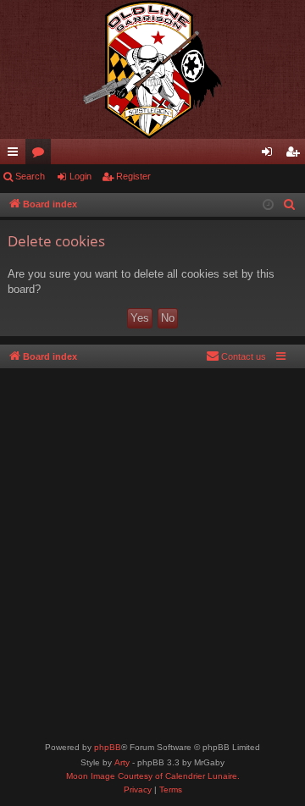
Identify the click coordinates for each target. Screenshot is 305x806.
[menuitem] (289, 205)
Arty (122, 762)
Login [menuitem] (270, 155)
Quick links (16, 155)
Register (133, 176)
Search (30, 176)
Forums (41, 155)
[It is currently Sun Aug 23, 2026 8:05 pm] (268, 205)
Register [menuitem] (295, 155)
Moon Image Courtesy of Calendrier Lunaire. (153, 776)
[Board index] (152, 69)
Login (80, 176)
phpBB (107, 747)
